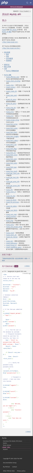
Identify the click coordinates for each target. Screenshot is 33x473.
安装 (7, 56)
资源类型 (9, 60)
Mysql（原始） (7, 447)
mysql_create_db (11, 91)
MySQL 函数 (7, 75)
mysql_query (10, 225)
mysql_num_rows (11, 214)
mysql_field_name (11, 155)
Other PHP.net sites (9, 471)
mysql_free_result (11, 171)
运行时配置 (9, 58)
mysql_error (9, 116)
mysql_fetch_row (11, 144)
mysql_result (10, 233)
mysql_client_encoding (13, 81)
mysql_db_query (11, 103)
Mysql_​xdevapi (7, 445)
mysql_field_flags (11, 149)
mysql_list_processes (12, 202)
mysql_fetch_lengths (12, 136)
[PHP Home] (4, 2)
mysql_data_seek (11, 95)
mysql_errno (10, 112)
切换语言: (16, 11)
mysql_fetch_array (11, 124)
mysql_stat (9, 241)
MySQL (4, 438)
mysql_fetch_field (11, 132)
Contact (14, 467)
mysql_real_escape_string (14, 227)
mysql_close (10, 85)
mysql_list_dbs (10, 196)
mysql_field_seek (11, 159)
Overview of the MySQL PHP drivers (12, 441)
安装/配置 (7, 52)
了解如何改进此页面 (8, 258)
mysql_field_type (11, 167)
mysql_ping (9, 220)
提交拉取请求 (19, 258)
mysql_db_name (11, 99)
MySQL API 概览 (7, 32)
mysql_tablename (11, 243)
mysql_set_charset (12, 237)
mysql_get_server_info (13, 186)
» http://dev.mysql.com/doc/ (11, 48)
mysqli (4, 30)
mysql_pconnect (11, 216)
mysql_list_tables (11, 206)
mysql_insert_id (11, 192)
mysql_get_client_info (12, 173)
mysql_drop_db (11, 108)
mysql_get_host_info (12, 177)
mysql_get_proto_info (12, 181)
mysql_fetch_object (12, 140)
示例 (5, 69)
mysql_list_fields (11, 200)
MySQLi (5, 443)
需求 (7, 54)
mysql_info (9, 190)
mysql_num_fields (11, 210)
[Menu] (30, 2)
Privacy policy (21, 471)
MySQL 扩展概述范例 (12, 71)
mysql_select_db (11, 235)
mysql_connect (10, 87)
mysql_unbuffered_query (13, 247)
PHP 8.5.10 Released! (16, 7)
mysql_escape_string (12, 120)
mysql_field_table (11, 163)
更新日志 (6, 64)
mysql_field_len (11, 153)
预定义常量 (7, 66)
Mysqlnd (5, 449)
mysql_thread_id (11, 245)
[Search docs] (27, 2)
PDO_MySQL (13, 30)
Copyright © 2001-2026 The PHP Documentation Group (12, 461)
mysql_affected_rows (12, 77)
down (5, 271)
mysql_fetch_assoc (12, 128)
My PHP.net (6, 467)
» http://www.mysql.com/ (10, 42)
